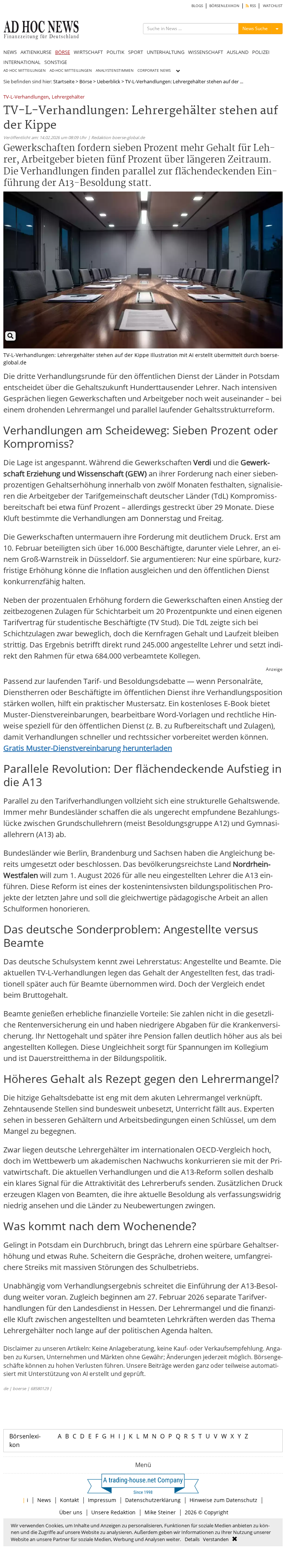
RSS (252, 5)
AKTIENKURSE (35, 52)
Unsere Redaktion (113, 1512)
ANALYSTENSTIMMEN (115, 70)
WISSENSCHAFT (205, 52)
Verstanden (216, 1539)
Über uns (70, 1512)
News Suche (255, 28)
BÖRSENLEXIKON (224, 5)
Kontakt (69, 1500)
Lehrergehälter (68, 97)
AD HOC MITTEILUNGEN (24, 70)
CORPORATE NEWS (154, 70)
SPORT (135, 52)
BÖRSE (62, 52)
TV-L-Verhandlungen (26, 97)
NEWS (10, 52)
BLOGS (197, 5)
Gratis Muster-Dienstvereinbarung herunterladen (87, 748)
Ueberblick (108, 81)
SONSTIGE (55, 62)
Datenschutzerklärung (153, 1500)
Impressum (102, 1500)
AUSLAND (237, 52)
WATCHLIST (273, 5)
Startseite (63, 81)
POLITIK (115, 52)
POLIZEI (261, 52)
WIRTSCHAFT (88, 52)
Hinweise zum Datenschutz (223, 1500)
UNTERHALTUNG (165, 52)
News (44, 1500)
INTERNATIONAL (22, 62)
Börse (85, 81)
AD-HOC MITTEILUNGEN (71, 70)
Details (192, 1539)
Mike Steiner (160, 1512)
